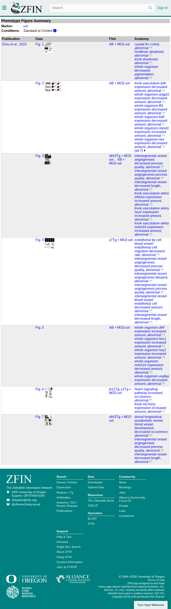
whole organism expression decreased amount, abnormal (152, 98)
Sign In (162, 8)
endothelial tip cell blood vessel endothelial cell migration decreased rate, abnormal (150, 247)
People (123, 505)
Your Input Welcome (150, 605)
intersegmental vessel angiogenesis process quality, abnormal (151, 174)
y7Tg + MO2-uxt (121, 240)
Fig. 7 (39, 417)
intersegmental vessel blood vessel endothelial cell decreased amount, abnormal (151, 303)
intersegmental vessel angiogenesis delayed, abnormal (151, 277)
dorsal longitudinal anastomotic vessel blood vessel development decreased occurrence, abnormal (151, 426)
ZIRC (91, 505)
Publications (64, 510)
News (122, 482)
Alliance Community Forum (132, 499)
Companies (126, 515)
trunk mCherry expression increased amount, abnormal (150, 407)
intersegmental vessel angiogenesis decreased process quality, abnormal (151, 161)
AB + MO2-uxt (119, 44)
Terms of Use (156, 580)
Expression (64, 487)
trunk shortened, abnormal (146, 61)
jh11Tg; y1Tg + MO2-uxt (120, 391)
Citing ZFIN (64, 557)
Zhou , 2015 (14, 44)
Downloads (95, 482)
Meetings (125, 487)
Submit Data (96, 487)
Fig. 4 (39, 240)
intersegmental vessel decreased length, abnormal (151, 185)
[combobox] (102, 8)
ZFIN (91, 523)
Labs (122, 510)
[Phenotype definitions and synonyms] (150, 48)
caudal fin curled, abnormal (147, 46)
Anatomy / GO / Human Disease (67, 504)
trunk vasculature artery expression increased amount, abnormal (152, 198)
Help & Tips (64, 536)
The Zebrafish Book (101, 500)
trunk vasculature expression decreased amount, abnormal (151, 86)
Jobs (122, 492)
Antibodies (63, 497)
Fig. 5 (39, 327)
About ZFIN (64, 551)
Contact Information (70, 562)
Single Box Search (69, 546)
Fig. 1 (39, 44)
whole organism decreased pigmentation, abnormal (146, 72)
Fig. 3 (39, 156)
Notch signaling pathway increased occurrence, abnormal (148, 394)
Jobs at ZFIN (65, 567)
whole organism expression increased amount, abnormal (152, 131)
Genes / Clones (67, 482)
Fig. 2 (39, 83)
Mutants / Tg (65, 492)
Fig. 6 (39, 389)
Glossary (62, 541)
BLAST (92, 518)
